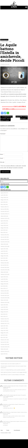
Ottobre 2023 (3, 272)
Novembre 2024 (4, 241)
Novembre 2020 (4, 346)
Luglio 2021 (3, 328)
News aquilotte (4, 39)
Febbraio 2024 (3, 262)
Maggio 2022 (3, 311)
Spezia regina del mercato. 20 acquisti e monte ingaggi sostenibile (14, 372)
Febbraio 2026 (3, 206)
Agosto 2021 (3, 325)
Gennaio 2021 (3, 342)
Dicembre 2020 (4, 344)
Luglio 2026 (3, 195)
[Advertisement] (14, 23)
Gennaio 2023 (3, 293)
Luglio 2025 (3, 223)
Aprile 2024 (3, 258)
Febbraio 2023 (3, 290)
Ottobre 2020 (3, 349)
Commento (3, 133)
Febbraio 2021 (3, 339)
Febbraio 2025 (3, 234)
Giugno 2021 (3, 330)
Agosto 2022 (3, 304)
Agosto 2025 (3, 220)
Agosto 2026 (3, 192)
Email (2, 158)
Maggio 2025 (3, 227)
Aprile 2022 (3, 314)
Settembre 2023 (4, 274)
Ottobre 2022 (3, 300)
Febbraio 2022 (3, 318)
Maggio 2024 (3, 255)
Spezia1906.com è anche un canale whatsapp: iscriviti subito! (13, 374)
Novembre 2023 (4, 269)
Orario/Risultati (17, 430)
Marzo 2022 (3, 316)
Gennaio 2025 (3, 237)
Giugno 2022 (3, 309)
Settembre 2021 (4, 323)
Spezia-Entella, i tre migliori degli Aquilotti (22, 117)
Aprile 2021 (3, 335)
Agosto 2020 (3, 353)
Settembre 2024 (4, 246)
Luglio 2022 (3, 307)
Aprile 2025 (3, 230)
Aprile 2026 (3, 202)
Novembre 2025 (4, 213)
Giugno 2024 (3, 253)
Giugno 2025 (3, 225)
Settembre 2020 (4, 351)
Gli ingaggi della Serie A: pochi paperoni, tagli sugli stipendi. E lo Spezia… (6, 118)
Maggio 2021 (3, 332)
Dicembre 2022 (4, 295)
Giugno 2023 (3, 281)
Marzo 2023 (3, 288)
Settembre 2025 (4, 218)
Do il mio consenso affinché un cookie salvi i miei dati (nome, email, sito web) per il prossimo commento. (13, 166)
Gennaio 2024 (3, 265)
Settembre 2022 (4, 302)
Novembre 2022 (4, 297)
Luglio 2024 (3, 251)
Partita (7, 430)
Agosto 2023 (3, 276)
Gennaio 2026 (3, 209)
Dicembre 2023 (4, 267)
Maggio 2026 (3, 199)
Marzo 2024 (3, 260)
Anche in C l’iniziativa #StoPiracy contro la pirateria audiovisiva (13, 369)
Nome (2, 154)
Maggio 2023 (3, 283)
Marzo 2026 (3, 204)
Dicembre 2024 (4, 239)
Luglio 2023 (3, 279)
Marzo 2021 (3, 337)
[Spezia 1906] (14, 8)
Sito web (2, 162)
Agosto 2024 (3, 248)
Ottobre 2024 (3, 244)
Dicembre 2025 (4, 211)
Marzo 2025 (3, 232)
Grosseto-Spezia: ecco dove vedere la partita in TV (10, 363)
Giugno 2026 (3, 197)
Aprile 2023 (3, 286)
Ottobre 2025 (3, 216)
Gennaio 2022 (3, 321)
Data (2, 430)
